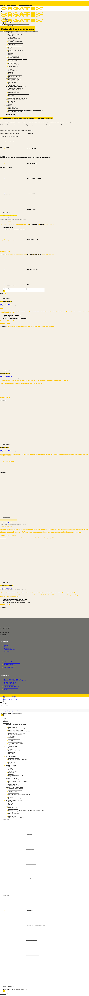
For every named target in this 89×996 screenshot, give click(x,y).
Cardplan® (10, 774)
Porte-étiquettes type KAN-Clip (6, 585)
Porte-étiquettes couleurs (14, 739)
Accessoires (11, 796)
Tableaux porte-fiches (9, 685)
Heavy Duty (11, 753)
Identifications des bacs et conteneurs (17, 24)
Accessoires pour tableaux (14, 780)
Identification (7, 646)
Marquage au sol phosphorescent (16, 812)
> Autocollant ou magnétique (15, 742)
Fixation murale (12, 763)
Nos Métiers (6, 819)
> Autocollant (11, 736)
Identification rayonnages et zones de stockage (15, 680)
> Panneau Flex (12, 745)
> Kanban (10, 768)
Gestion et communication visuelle (12, 663)
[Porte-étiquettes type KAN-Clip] (23, 581)
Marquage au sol (8, 648)
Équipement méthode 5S (10, 666)
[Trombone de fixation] (23, 443)
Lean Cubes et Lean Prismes (15, 790)
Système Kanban (8, 661)
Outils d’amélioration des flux (11, 688)
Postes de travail (12, 816)
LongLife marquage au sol (10, 682)
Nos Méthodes (6, 895)
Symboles (10, 749)
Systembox (11, 772)
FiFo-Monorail (11, 801)
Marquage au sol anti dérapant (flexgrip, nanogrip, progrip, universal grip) (26, 810)
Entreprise (5, 721)
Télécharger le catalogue (11, 5)
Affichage (6, 645)
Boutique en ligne (7, 723)
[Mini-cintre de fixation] (23, 369)
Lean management (8, 667)
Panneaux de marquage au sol (15, 750)
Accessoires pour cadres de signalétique (17, 759)
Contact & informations (8, 986)
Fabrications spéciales (13, 793)
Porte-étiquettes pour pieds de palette (17, 729)
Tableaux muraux (12, 791)
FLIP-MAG (10, 797)
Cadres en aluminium (13, 761)
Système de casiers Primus (14, 777)
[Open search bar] (5, 987)
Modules (10, 755)
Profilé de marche (12, 807)
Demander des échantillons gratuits (25, 5)
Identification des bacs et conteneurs (13, 31)
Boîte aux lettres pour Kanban (15, 775)
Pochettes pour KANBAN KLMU (6, 301)
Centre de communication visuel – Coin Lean (19, 794)
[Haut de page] (1, 708)
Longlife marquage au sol (12, 746)
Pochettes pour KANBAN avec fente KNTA (8, 215)
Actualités (5, 720)
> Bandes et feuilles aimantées (15, 743)
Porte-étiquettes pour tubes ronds (16, 32)
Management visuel (8, 664)
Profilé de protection (13, 809)
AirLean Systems (8, 689)
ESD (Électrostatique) (11, 778)
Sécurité (8, 806)
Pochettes (10, 25)
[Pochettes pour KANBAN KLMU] (23, 297)
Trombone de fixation (4, 447)
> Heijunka (10, 769)
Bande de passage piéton (14, 813)
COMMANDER (3, 156)
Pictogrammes (11, 752)
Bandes (10, 747)
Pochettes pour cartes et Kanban (16, 730)
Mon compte (2, 5)
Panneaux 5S (11, 762)
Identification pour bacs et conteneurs (17, 781)
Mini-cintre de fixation (5, 373)
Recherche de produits (6, 713)
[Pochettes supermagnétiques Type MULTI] (23, 515)
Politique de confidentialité (9, 696)
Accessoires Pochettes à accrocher (30, 31)
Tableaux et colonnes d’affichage (11, 686)
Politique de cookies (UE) (9, 697)
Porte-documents (12, 727)
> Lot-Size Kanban (12, 771)
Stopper (10, 804)
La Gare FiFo (11, 803)
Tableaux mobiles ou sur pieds (15, 788)
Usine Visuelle (7, 651)
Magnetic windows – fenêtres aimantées (18, 798)
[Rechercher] (2, 715)
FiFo (5, 668)
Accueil (1, 31)
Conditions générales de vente (10, 699)
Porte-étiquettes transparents (15, 734)
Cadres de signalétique (9, 683)
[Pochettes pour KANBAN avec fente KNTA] (23, 210)
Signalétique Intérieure (9, 649)
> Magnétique (11, 737)
